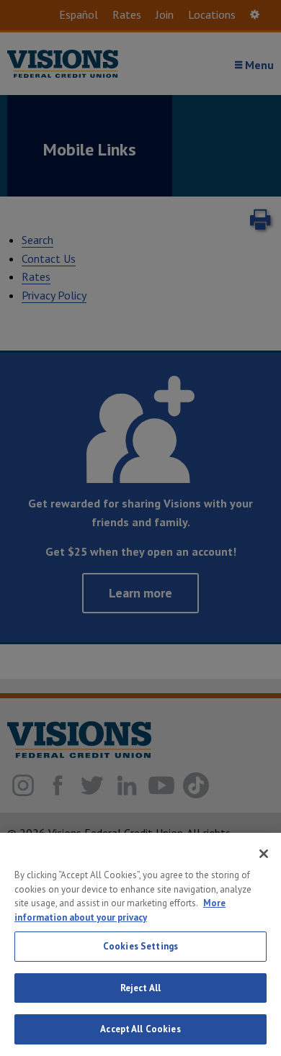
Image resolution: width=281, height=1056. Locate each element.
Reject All (140, 988)
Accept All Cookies (140, 1029)
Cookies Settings (140, 946)
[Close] (264, 854)
